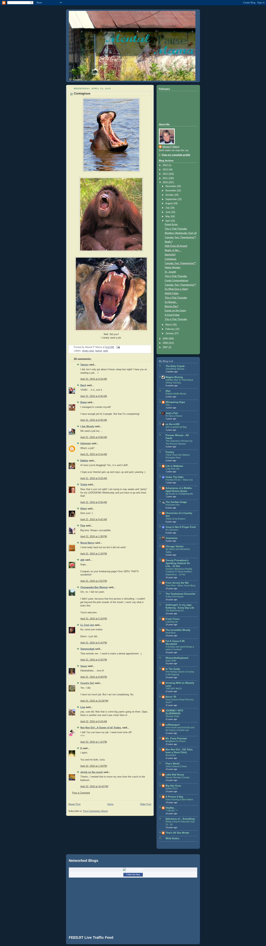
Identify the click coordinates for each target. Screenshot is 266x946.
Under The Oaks (174, 477)
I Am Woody (87, 426)
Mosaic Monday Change (178, 777)
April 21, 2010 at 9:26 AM (93, 502)
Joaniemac (172, 538)
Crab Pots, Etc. (173, 469)
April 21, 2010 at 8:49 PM (93, 677)
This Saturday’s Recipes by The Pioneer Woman (179, 442)
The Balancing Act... (175, 610)
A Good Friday (172, 315)
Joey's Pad (172, 413)
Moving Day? (171, 306)
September (171, 199)
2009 (165, 338)
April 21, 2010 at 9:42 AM (93, 519)
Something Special (175, 369)
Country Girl (87, 683)
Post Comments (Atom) (95, 811)
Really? (168, 242)
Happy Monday (172, 267)
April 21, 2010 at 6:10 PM (93, 643)
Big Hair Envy (173, 786)
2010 (165, 182)
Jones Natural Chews (176, 766)
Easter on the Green (175, 310)
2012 (165, 174)
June (168, 212)
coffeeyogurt (173, 725)
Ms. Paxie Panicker (176, 738)
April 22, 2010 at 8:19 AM (93, 721)
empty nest (88, 351)
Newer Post (74, 804)
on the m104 (172, 424)
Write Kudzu (172, 838)
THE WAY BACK (174, 688)
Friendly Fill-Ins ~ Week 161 (179, 480)
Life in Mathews (174, 466)
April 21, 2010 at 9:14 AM (93, 454)
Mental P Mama (170, 147)
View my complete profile (176, 155)
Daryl (83, 385)
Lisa (82, 707)
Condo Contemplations (176, 280)
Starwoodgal (87, 649)
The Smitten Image (176, 502)
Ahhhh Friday (172, 293)
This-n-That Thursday (176, 229)
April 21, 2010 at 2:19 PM (93, 553)
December (171, 186)
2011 (165, 178)
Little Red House (175, 774)
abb (82, 560)
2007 (165, 347)
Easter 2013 (172, 788)
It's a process (172, 530)
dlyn (168, 391)
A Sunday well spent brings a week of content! (180, 648)
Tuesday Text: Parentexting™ (180, 237)
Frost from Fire (173, 505)
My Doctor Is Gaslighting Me (179, 494)
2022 (165, 165)
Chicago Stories (174, 546)
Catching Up (172, 622)
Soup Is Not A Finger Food (181, 527)
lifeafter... (171, 808)
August (169, 203)
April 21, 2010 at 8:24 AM (93, 379)
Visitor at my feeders (175, 519)
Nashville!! (170, 254)
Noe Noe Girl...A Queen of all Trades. (101, 727)
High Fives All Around (176, 246)
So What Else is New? (176, 289)
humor (98, 351)
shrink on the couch (91, 772)
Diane (83, 402)
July (167, 208)
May (168, 216)
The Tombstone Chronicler (180, 594)
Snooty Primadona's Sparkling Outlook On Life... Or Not (178, 563)
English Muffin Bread (176, 393)
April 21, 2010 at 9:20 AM (93, 478)
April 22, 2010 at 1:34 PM (93, 766)
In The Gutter (173, 669)
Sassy (83, 666)
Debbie (84, 460)
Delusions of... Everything (180, 819)
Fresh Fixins (173, 619)
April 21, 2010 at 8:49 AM (93, 420)
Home (110, 804)
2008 (165, 343)
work (105, 351)
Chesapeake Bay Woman (94, 587)
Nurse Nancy (87, 543)
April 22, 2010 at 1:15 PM (93, 742)
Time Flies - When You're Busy (180, 585)
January (169, 333)
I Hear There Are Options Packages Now (178, 456)
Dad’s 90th (171, 660)
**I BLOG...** (172, 810)
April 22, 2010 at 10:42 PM (94, 786)
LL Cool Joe (87, 625)
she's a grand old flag (176, 427)
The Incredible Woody (178, 630)
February (170, 329)
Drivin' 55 (171, 697)
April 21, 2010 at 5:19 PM (93, 618)
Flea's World (173, 763)
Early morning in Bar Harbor (179, 799)
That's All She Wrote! (177, 833)
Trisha (83, 484)
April (168, 221)
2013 (165, 169)
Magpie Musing (174, 377)
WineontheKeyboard (177, 658)
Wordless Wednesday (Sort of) (181, 233)
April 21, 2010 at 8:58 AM (93, 437)
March (169, 324)
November (171, 190)
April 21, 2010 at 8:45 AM (93, 396)
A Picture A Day (174, 797)
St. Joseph (170, 272)
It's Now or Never (174, 416)
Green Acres (171, 224)
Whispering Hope (175, 402)
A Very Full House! (174, 596)
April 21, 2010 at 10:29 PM (94, 701)
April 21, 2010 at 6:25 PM (93, 660)
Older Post (145, 804)
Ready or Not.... (173, 250)
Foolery (170, 452)
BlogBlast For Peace (176, 741)
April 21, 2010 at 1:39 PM (93, 536)
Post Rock (171, 633)
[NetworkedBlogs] (133, 869)
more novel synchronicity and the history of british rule (180, 729)
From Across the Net (177, 583)
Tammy (84, 364)
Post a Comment (81, 793)
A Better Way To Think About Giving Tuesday (179, 381)
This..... (169, 405)
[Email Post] (118, 347)
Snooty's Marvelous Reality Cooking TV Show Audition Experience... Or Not (179, 572)
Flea (82, 525)
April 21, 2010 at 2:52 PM (93, 581)
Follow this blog (133, 874)
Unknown (85, 443)
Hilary (83, 508)
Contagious (82, 93)
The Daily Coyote (175, 366)
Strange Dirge (172, 716)
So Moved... (171, 302)
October (169, 195)
